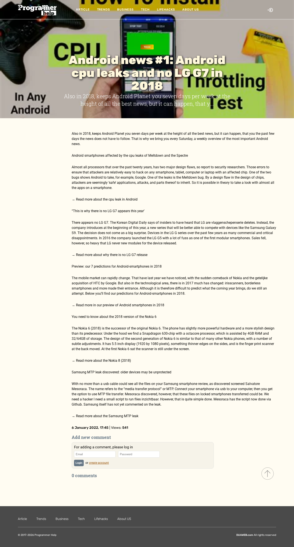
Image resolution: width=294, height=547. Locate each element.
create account (99, 462)
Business (125, 9)
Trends (103, 9)
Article (83, 9)
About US (190, 9)
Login (79, 462)
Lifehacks (166, 9)
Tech (145, 9)
